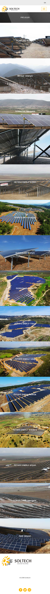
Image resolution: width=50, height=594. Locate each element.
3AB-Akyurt (25, 538)
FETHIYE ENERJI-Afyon (25, 467)
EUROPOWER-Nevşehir (25, 502)
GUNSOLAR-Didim (24, 290)
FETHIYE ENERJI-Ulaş (25, 361)
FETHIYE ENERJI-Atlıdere (25, 431)
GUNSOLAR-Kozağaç (25, 219)
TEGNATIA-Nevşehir (25, 113)
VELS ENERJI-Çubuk (25, 148)
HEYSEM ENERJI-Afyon (25, 184)
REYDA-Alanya (25, 77)
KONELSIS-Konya (25, 42)
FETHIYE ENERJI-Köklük (25, 396)
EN (45, 3)
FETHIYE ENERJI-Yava (25, 325)
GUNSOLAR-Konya (25, 255)
